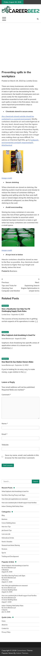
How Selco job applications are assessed (15, 499)
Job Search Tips (7, 530)
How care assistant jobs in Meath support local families (19, 502)
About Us (4, 625)
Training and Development (10, 556)
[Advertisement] (20, 44)
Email (4, 434)
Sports (4, 553)
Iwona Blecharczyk (8, 338)
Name (5, 423)
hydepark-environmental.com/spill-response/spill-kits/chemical (20, 142)
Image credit (7, 178)
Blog (3, 515)
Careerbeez (21, 650)
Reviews (4, 549)
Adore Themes (22, 653)
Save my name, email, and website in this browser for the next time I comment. (22, 456)
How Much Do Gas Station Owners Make (17, 362)
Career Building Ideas (9, 523)
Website (5, 445)
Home (3, 621)
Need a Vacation (7, 541)
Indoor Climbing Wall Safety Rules (12, 506)
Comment (6, 395)
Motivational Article (8, 538)
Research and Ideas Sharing (11, 545)
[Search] (37, 19)
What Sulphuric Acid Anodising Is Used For (18, 335)
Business (13, 271)
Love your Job (6, 534)
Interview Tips (6, 526)
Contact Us (5, 628)
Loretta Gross (31, 81)
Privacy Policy (6, 632)
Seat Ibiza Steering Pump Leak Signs (13, 495)
